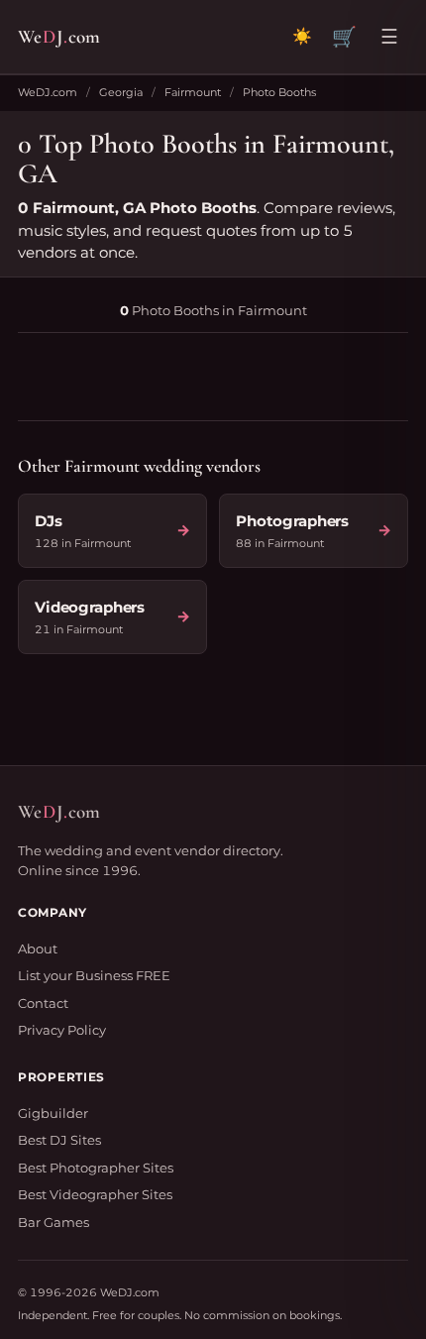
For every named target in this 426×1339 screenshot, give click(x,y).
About (37, 948)
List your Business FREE (94, 975)
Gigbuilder (53, 1113)
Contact (43, 1003)
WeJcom (59, 36)
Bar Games (53, 1222)
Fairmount (192, 92)
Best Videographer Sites (95, 1194)
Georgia (121, 92)
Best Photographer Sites (95, 1167)
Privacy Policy (62, 1030)
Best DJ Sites (59, 1140)
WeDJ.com (47, 92)
